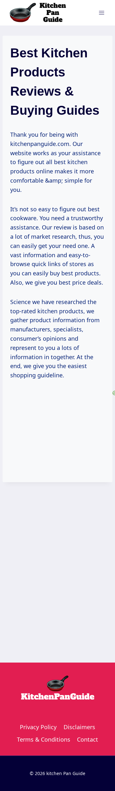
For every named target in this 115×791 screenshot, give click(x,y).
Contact (87, 739)
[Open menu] (101, 13)
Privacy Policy (38, 727)
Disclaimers (79, 727)
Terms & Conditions (43, 739)
